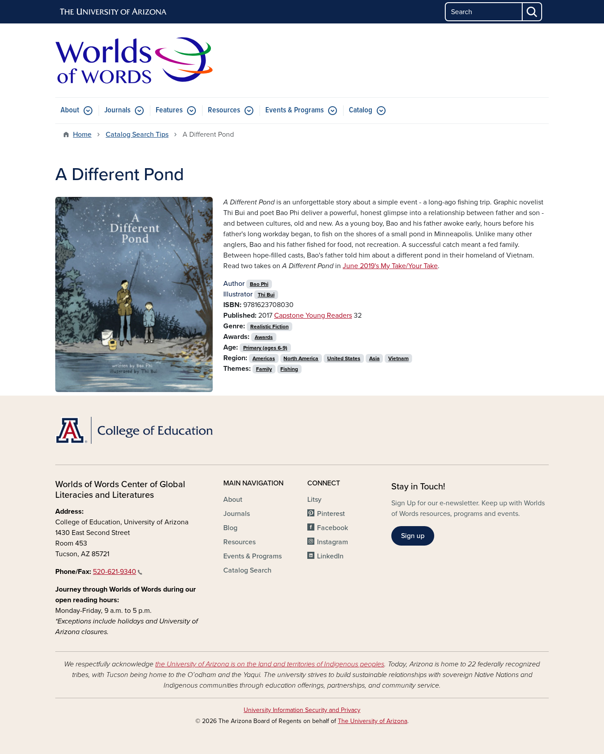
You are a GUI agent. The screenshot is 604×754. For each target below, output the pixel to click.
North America (300, 358)
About (70, 110)
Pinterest (331, 513)
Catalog (360, 110)
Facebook (332, 527)
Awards (264, 337)
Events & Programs (294, 110)
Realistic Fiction (269, 326)
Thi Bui (266, 295)
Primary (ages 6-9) (265, 348)
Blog (230, 527)
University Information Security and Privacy (302, 710)
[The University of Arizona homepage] (113, 12)
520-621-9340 (114, 571)
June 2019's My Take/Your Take (390, 266)
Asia (374, 358)
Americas (263, 358)
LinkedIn (330, 556)
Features (169, 110)
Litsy (314, 499)
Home (82, 134)
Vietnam (398, 358)
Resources (224, 110)
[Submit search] (532, 11)
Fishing (289, 369)
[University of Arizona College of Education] (134, 430)
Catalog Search (247, 570)
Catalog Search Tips (137, 134)
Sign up (412, 535)
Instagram (332, 542)
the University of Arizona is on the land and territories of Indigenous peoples (269, 664)
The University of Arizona (372, 721)
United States (343, 358)
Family (264, 369)
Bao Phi (259, 284)
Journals (117, 110)
